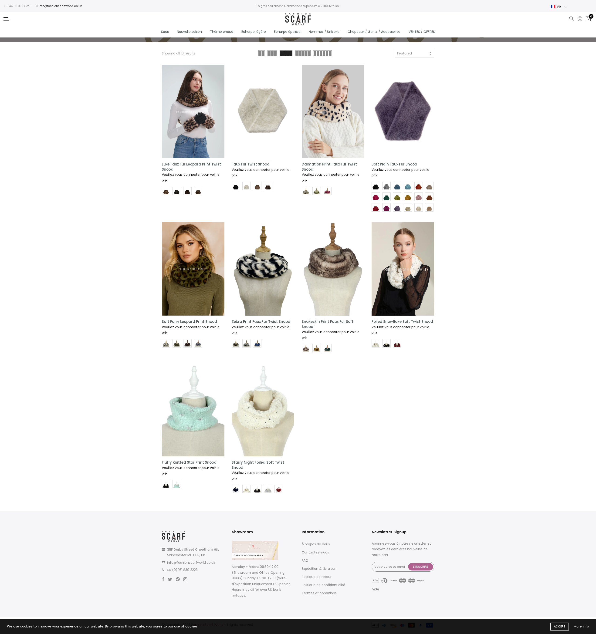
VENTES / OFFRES (422, 31)
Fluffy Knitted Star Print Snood (189, 462)
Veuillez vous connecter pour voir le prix (191, 177)
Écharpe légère (253, 31)
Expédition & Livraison (319, 568)
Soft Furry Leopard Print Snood (189, 321)
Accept (559, 626)
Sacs (165, 31)
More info (581, 626)
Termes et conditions (319, 593)
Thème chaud (221, 31)
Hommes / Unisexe (324, 31)
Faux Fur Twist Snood (251, 164)
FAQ (305, 560)
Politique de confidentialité (323, 585)
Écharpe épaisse (287, 31)
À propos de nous (316, 544)
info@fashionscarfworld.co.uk (191, 562)
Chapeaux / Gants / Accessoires (374, 31)
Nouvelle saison (189, 31)
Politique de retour (317, 576)
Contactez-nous (315, 552)
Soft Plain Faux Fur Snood (394, 164)
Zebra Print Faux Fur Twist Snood (261, 321)
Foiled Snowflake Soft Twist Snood (402, 321)
